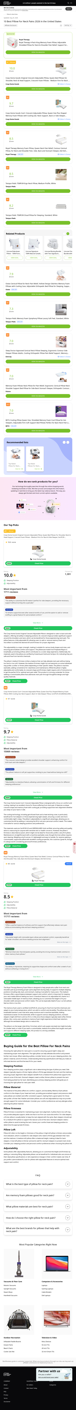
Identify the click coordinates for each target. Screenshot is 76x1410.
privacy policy (25, 10)
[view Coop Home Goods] (12, 69)
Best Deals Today (32, 1388)
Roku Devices (46, 1342)
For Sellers (30, 1385)
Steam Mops (8, 1292)
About (5, 1385)
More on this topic (62, 942)
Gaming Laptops (47, 1289)
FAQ (5, 1391)
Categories (52, 1385)
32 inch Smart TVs (48, 1352)
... (4, 14)
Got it (69, 9)
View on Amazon (38, 52)
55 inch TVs (46, 1345)
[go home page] (7, 2)
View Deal (15, 258)
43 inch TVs (46, 1348)
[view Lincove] (14, 243)
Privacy (6, 1395)
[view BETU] (11, 411)
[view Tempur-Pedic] (11, 174)
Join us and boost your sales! (48, 1377)
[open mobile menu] (71, 3)
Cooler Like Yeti (9, 1352)
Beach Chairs (8, 1348)
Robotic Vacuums (10, 1285)
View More (37, 623)
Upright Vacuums (10, 1289)
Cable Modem (46, 1292)
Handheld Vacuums (10, 1295)
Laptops (44, 1285)
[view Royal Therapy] (12, 42)
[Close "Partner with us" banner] (70, 1369)
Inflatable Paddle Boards (12, 1342)
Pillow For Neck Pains (12, 14)
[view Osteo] (11, 274)
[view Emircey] (11, 341)
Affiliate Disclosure (10, 25)
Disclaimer (7, 1401)
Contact (6, 1388)
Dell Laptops (46, 1295)
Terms (6, 1398)
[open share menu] (61, 25)
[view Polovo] (11, 377)
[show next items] (67, 233)
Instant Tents (8, 1345)
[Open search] (68, 3)
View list (17, 469)
